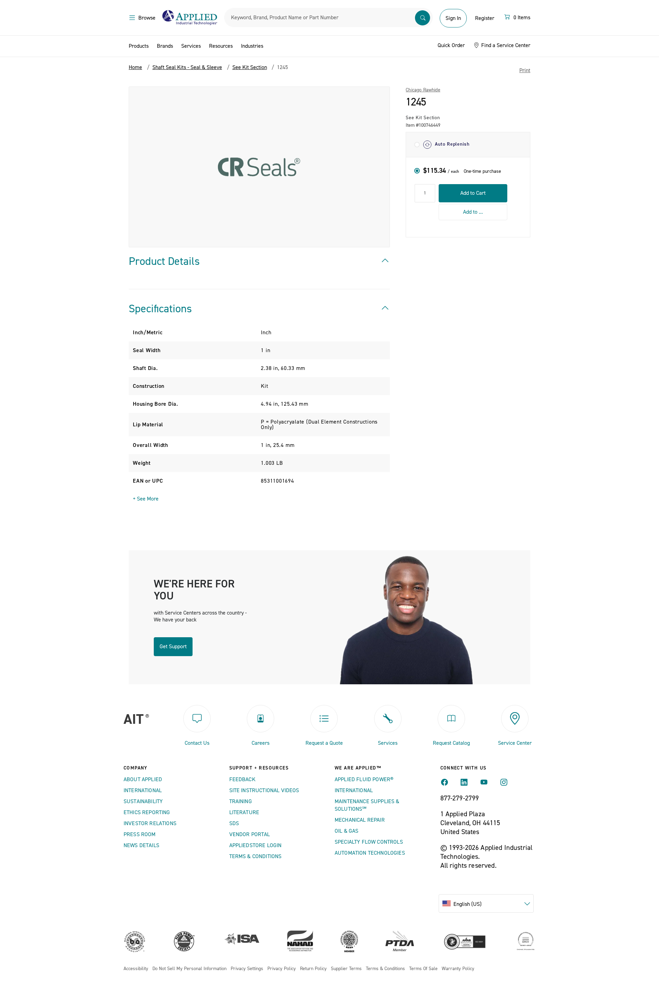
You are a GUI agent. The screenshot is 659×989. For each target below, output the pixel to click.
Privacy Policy (281, 969)
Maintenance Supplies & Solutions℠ (367, 805)
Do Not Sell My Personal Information (189, 969)
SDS (234, 823)
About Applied (143, 779)
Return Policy (313, 969)
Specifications (160, 309)
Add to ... (473, 211)
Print (524, 70)
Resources (221, 46)
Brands (165, 46)
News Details (141, 845)
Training (240, 801)
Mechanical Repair (360, 820)
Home (135, 67)
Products (139, 46)
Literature (244, 812)
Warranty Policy (458, 969)
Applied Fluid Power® (364, 779)
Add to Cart (473, 193)
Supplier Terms (346, 969)
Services (191, 46)
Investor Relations (150, 823)
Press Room (140, 834)
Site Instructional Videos (264, 790)
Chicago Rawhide (423, 90)
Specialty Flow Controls (369, 842)
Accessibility (136, 969)
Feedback (242, 779)
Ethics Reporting (147, 812)
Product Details (164, 261)
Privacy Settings (247, 969)
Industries (252, 46)
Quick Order (451, 45)
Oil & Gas (346, 831)
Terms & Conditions (255, 856)
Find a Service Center (505, 45)
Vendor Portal (249, 834)
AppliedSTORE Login (255, 845)
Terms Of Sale (423, 969)
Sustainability (143, 801)
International (143, 790)
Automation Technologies (370, 853)
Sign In (453, 18)
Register (484, 18)
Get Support (173, 646)
